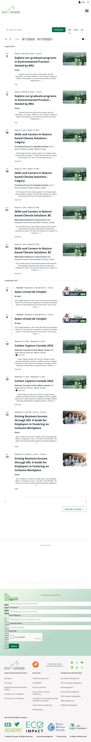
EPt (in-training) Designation (71, 683)
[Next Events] (10, 39)
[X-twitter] (77, 662)
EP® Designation (67, 687)
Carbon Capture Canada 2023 (34, 345)
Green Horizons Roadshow (42, 705)
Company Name (15, 623)
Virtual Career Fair (39, 687)
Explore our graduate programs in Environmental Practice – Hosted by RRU (35, 61)
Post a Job (8, 683)
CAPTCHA (12, 631)
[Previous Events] (6, 39)
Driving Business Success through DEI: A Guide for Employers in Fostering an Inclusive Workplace (32, 422)
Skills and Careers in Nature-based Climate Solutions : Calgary (33, 138)
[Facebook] (72, 662)
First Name (14, 599)
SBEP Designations (67, 701)
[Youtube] (82, 662)
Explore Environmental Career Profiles (15, 688)
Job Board (8, 678)
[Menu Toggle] (87, 11)
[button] (83, 39)
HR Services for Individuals (14, 698)
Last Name (13, 607)
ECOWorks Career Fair (41, 678)
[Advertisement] (45, 563)
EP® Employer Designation (71, 696)
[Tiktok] (77, 667)
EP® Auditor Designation (70, 692)
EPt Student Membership (70, 678)
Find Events (58, 30)
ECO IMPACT (37, 683)
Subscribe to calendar (73, 509)
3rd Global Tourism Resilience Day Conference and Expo (45, 699)
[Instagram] (82, 667)
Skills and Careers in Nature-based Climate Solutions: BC (33, 213)
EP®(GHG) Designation (69, 705)
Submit (14, 646)
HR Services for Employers (14, 694)
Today (17, 39)
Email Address (15, 615)
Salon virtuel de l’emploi (30, 292)
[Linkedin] (72, 667)
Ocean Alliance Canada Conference (41, 693)
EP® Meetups (38, 710)
